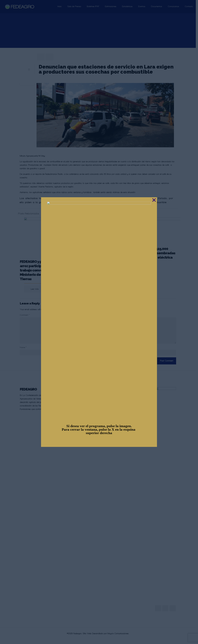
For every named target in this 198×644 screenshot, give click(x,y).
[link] (99, 310)
